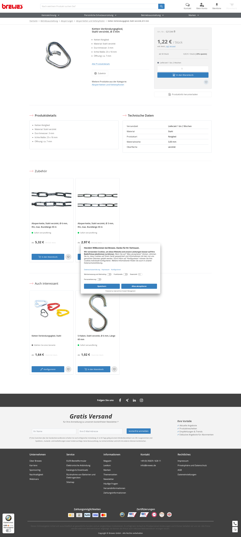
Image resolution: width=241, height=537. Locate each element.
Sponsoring (34, 470)
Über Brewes (35, 460)
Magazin (107, 460)
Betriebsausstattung (151, 15)
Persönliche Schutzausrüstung (98, 15)
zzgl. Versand (170, 46)
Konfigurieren (50, 369)
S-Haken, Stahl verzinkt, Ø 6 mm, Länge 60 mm (96, 337)
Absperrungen (67, 21)
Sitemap (70, 482)
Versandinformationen (114, 488)
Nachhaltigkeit (36, 474)
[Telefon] (235, 523)
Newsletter (108, 479)
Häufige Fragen (110, 483)
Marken (192, 15)
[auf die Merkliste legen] (206, 82)
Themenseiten (110, 474)
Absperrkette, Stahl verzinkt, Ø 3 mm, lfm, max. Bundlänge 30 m (96, 225)
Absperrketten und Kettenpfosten (90, 21)
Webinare (34, 479)
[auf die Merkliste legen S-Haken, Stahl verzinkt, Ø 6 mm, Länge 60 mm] (114, 369)
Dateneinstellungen (187, 474)
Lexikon (107, 465)
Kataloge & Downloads (77, 470)
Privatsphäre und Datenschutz (192, 465)
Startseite (33, 21)
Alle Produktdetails (101, 64)
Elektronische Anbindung (78, 465)
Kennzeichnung (49, 15)
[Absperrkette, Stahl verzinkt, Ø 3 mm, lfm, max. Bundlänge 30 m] (97, 200)
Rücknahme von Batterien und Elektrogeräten (80, 476)
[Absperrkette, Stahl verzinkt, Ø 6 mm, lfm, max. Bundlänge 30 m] (51, 200)
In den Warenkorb (49, 257)
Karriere (33, 465)
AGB (180, 470)
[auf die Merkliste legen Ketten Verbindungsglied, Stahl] (68, 369)
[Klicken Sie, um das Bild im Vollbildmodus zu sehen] (58, 56)
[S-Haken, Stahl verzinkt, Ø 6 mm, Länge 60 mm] (97, 312)
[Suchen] (161, 6)
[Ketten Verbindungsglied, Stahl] (51, 312)
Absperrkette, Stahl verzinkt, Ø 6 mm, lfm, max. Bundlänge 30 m (50, 225)
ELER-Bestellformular (76, 460)
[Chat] (235, 529)
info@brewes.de (148, 465)
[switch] (8, 530)
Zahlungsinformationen (114, 492)
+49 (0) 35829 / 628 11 (151, 460)
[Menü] (12, 515)
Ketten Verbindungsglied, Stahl (46, 335)
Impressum (183, 460)
